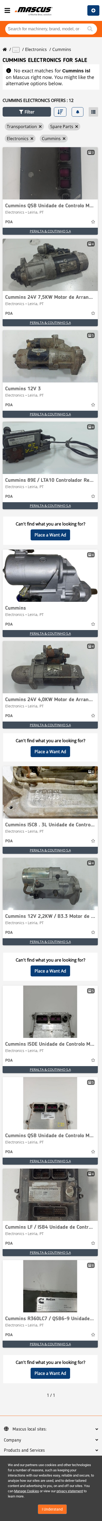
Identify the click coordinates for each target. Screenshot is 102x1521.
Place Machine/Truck (93, 10)
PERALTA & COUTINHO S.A (50, 231)
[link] (50, 173)
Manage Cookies (26, 1491)
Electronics (36, 49)
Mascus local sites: (30, 1429)
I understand (52, 1509)
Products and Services (24, 1450)
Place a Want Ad (50, 535)
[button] (27, 112)
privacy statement (69, 1491)
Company (12, 1440)
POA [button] (9, 222)
